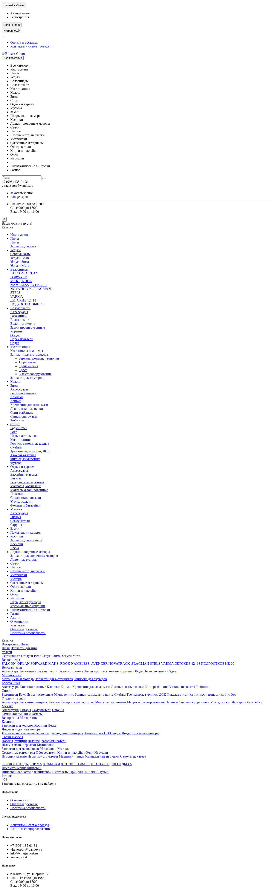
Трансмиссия (28, 366)
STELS (15, 292)
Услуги (15, 250)
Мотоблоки (18, 575)
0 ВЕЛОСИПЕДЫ (15, 764)
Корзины (16, 331)
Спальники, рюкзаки (25, 497)
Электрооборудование (35, 374)
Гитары (15, 517)
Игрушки (17, 598)
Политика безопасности (28, 633)
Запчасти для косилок (26, 540)
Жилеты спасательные (18, 733)
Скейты (16, 447)
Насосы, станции (14, 741)
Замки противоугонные (27, 327)
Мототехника (20, 347)
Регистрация (19, 17)
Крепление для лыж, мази (29, 405)
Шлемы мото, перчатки (27, 571)
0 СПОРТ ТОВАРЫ (75, 764)
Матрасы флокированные (29, 490)
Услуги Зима (19, 261)
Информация (10, 791)
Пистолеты (60, 772)
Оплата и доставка (24, 42)
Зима (14, 385)
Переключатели (21, 339)
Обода (15, 335)
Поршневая (27, 362)
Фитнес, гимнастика (25, 459)
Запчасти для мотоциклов (29, 354)
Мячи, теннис (20, 439)
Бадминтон (18, 428)
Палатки (16, 494)
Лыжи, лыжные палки (26, 408)
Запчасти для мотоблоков (20, 748)
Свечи (15, 563)
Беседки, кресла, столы (27, 482)
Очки (14, 594)
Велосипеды (19, 269)
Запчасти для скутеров (26, 378)
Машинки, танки (71, 756)
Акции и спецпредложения (30, 829)
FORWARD (18, 277)
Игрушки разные (14, 756)
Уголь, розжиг (20, 501)
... (3, 760)
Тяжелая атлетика (23, 455)
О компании (19, 621)
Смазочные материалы (27, 583)
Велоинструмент (22, 323)
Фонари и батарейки (25, 505)
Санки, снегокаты (23, 416)
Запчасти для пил (23, 246)
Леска (14, 548)
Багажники (18, 316)
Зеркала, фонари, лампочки (39, 358)
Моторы (16, 579)
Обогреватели (20, 586)
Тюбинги (17, 420)
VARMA (16, 296)
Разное (15, 613)
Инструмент (19, 234)
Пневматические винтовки (30, 610)
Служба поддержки (14, 816)
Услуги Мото (19, 265)
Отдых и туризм (22, 466)
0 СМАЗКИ (51, 764)
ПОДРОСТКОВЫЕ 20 (26, 304)
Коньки (15, 401)
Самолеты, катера (133, 756)
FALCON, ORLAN (24, 273)
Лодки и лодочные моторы (30, 552)
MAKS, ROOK (21, 281)
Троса (23, 370)
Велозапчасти (20, 308)
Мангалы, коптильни (25, 486)
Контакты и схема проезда (29, 46)
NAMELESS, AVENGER (28, 285)
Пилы (14, 238)
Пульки (103, 772)
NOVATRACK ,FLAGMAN (30, 289)
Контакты (17, 625)
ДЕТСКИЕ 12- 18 (23, 300)
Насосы (15, 567)
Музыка (16, 509)
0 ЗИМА (36, 764)
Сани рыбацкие (21, 412)
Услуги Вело (19, 258)
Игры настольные (23, 436)
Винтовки (9, 772)
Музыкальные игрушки (27, 606)
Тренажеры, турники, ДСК (30, 451)
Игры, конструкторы (25, 602)
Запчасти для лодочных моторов (34, 555)
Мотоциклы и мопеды (26, 350)
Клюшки (16, 397)
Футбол (15, 463)
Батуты (15, 478)
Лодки (126, 733)
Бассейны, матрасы (24, 474)
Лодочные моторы (23, 559)
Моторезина (29, 718)
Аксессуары (19, 312)
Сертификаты (20, 254)
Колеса (15, 381)
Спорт (15, 424)
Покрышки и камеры (25, 532)
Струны (16, 525)
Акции (15, 617)
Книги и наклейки (24, 590)
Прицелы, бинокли (83, 772)
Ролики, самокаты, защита (29, 443)
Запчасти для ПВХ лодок (102, 733)
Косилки (16, 536)
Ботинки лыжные (23, 393)
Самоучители (20, 521)
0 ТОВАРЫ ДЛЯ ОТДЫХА (111, 764)
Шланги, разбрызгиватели (47, 741)
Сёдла (14, 343)
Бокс (13, 432)
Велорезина (10, 718)
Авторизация (20, 13)
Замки (14, 528)
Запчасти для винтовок (34, 772)
